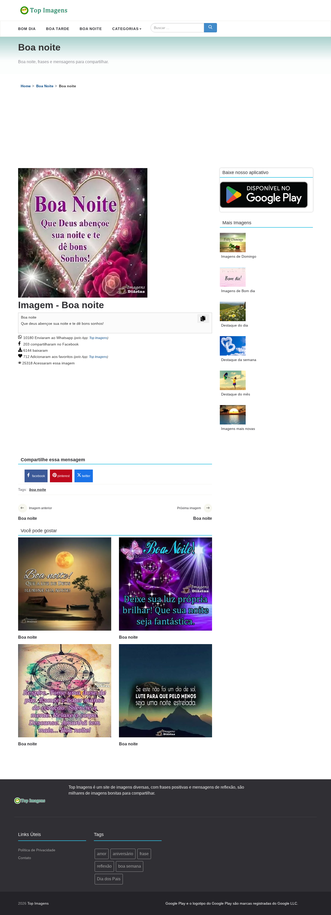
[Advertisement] (165, 129)
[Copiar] (203, 318)
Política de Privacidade (36, 850)
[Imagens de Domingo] (233, 242)
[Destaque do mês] (233, 380)
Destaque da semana (238, 360)
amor (101, 854)
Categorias (125, 29)
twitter (85, 476)
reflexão (104, 866)
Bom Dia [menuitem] (27, 29)
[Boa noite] (64, 584)
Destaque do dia (234, 325)
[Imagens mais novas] (233, 414)
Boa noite (27, 637)
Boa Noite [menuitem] (91, 29)
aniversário (123, 854)
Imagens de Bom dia (238, 291)
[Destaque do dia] (233, 311)
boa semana (129, 866)
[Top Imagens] (44, 10)
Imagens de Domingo (238, 256)
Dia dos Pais (109, 879)
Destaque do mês (235, 394)
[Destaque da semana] (233, 346)
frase (144, 854)
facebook (38, 476)
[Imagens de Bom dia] (233, 277)
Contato (24, 858)
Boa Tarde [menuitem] (57, 29)
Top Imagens (98, 338)
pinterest (63, 476)
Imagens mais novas (238, 429)
